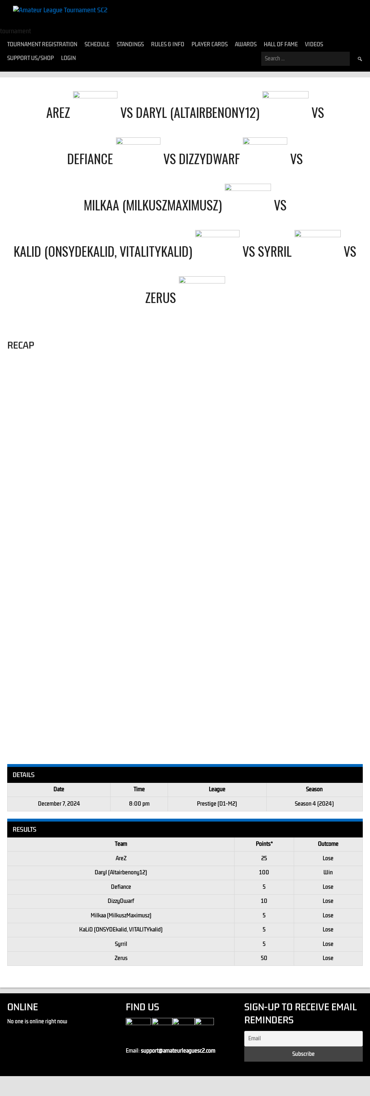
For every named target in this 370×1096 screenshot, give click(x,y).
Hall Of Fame (281, 44)
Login (68, 58)
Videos (314, 44)
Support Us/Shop (30, 58)
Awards (246, 44)
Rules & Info (167, 44)
